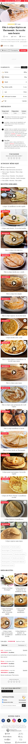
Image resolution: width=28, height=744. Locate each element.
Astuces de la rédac (8, 702)
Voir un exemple (22, 700)
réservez (12, 143)
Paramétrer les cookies (16, 726)
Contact (13, 725)
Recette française (16, 550)
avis (18, 24)
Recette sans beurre (18, 558)
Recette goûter (6, 561)
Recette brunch (6, 558)
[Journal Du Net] (20, 734)
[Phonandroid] (20, 742)
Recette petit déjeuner (18, 561)
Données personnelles (6, 726)
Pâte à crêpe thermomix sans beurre (12, 169)
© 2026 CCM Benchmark (21, 727)
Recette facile (5, 547)
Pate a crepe (5, 172)
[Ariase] (7, 742)
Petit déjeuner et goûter (9, 3)
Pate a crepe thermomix (8, 167)
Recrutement (22, 725)
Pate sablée (5, 180)
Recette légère (6, 550)
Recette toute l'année (7, 565)
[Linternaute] (7, 736)
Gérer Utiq (24, 726)
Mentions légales (5, 727)
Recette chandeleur (20, 554)
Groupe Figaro (12, 727)
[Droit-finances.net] (20, 737)
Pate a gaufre (5, 178)
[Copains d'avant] (7, 739)
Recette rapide (15, 547)
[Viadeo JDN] (20, 739)
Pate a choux (5, 176)
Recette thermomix (7, 554)
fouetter (13, 133)
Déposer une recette (7, 691)
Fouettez (19, 135)
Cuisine (5, 700)
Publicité (17, 725)
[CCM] (7, 734)
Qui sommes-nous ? (7, 725)
